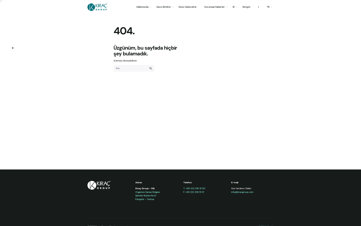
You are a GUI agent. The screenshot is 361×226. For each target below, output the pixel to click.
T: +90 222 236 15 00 (194, 188)
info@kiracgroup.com (242, 192)
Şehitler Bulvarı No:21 (145, 195)
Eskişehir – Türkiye (144, 199)
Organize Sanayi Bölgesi (147, 192)
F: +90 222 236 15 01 (193, 192)
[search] (150, 68)
